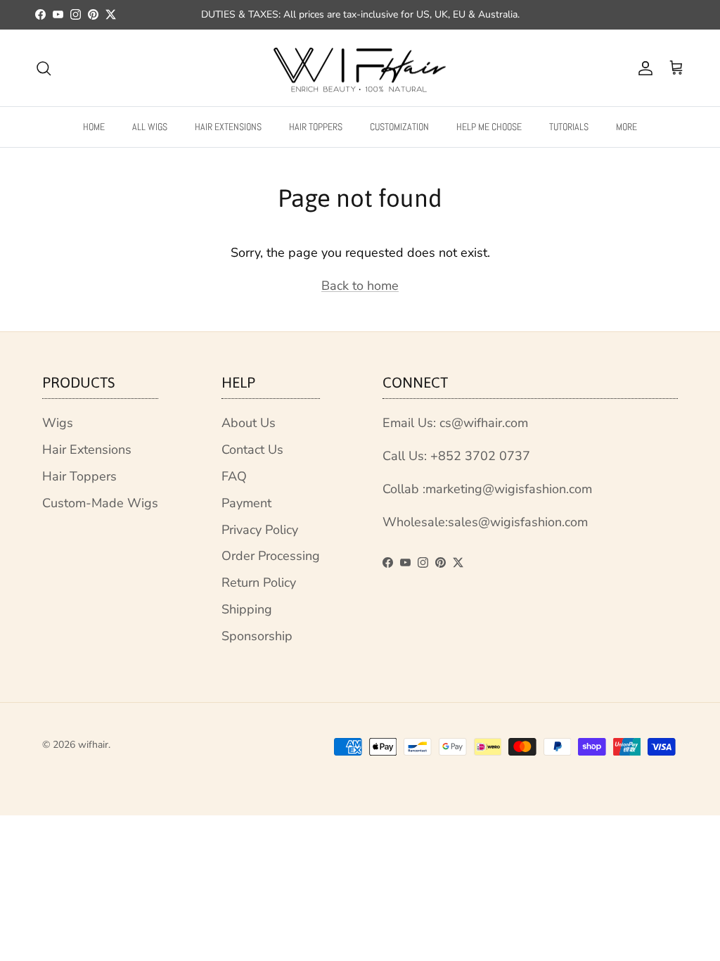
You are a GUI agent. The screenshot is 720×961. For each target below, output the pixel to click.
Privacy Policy (259, 529)
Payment (246, 503)
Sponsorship (256, 636)
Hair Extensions (86, 449)
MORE (626, 126)
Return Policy (258, 582)
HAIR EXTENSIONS (228, 126)
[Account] (642, 68)
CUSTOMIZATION (399, 126)
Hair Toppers (79, 476)
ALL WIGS (149, 126)
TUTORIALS (569, 126)
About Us (248, 422)
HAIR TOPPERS (315, 126)
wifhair (93, 744)
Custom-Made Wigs (100, 503)
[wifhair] (360, 68)
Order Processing (270, 555)
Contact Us (252, 449)
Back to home (360, 285)
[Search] (43, 68)
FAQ (234, 476)
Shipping (246, 609)
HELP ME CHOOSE (489, 126)
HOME (94, 126)
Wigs (57, 422)
